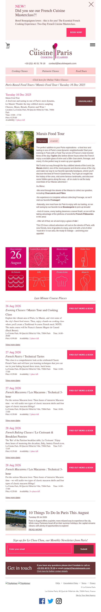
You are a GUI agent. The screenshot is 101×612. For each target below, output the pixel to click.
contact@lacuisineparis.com (62, 63)
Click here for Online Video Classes (50, 79)
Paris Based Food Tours (20, 84)
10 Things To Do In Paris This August (59, 512)
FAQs (58, 583)
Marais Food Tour (47, 84)
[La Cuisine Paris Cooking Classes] (50, 51)
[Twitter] (50, 601)
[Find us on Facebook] (42, 601)
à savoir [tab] (54, 140)
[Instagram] (59, 601)
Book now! (76, 32)
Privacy (92, 583)
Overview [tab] (42, 140)
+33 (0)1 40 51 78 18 (35, 63)
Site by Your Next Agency (85, 595)
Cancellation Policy (70, 583)
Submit (83, 549)
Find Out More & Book (81, 308)
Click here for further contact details (52, 571)
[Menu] (92, 44)
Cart (7, 48)
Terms (84, 583)
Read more (35, 529)
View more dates (13, 345)
